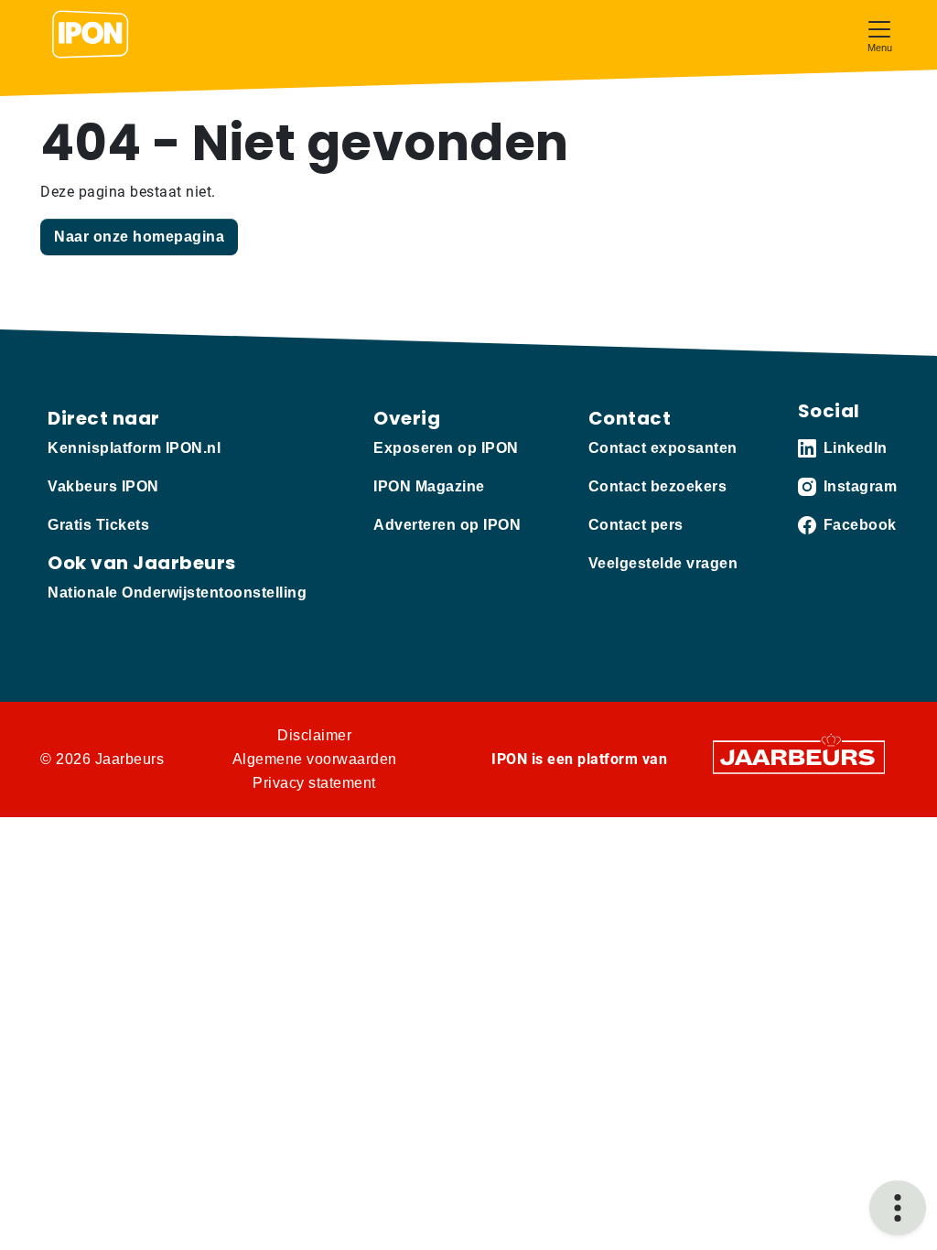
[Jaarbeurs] (799, 756)
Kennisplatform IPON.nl (134, 448)
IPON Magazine (429, 486)
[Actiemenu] (897, 1207)
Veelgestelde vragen (663, 563)
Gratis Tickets (98, 525)
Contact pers (636, 525)
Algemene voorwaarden (314, 759)
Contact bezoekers (657, 486)
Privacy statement (314, 783)
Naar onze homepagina (139, 236)
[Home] (90, 34)
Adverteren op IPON (447, 525)
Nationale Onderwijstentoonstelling (177, 592)
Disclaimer (314, 735)
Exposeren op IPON (446, 448)
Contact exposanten (663, 448)
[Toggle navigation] (879, 34)
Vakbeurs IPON (103, 486)
